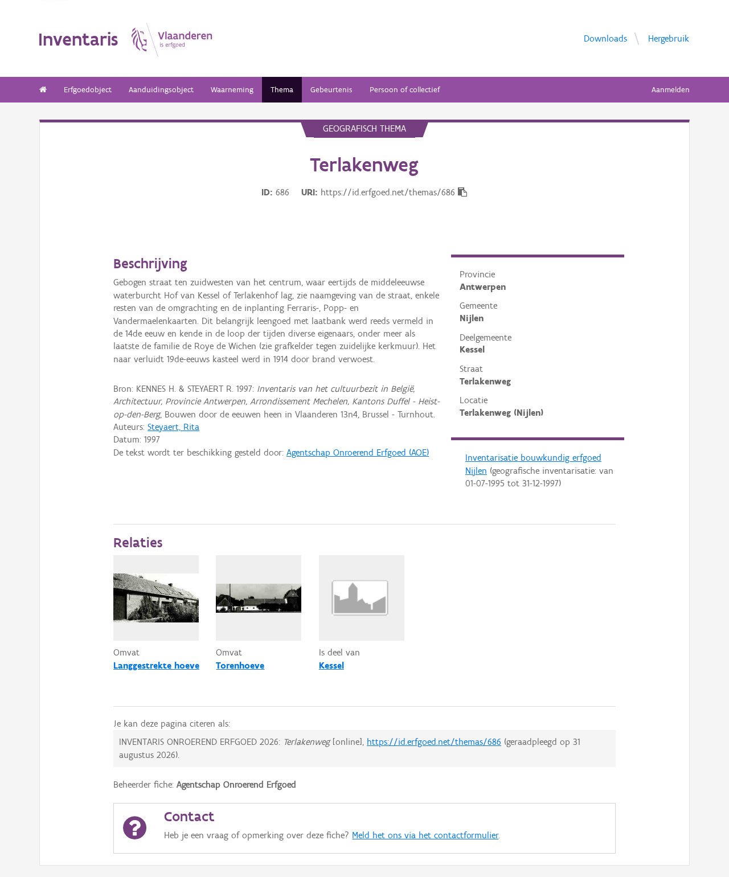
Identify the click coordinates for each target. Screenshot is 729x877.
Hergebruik (668, 38)
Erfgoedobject (88, 90)
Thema (282, 90)
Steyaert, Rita (173, 426)
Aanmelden (671, 90)
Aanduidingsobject (161, 90)
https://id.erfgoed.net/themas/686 (434, 741)
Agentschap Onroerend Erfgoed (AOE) (357, 452)
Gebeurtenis (331, 90)
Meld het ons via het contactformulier (425, 835)
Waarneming (232, 90)
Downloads (605, 38)
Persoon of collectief (405, 90)
